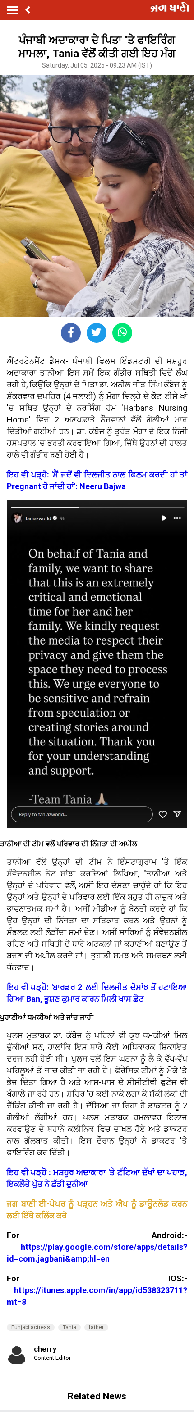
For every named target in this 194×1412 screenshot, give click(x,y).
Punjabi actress (30, 1327)
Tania (69, 1327)
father (96, 1327)
